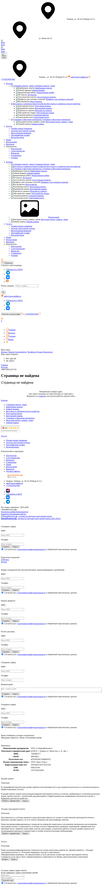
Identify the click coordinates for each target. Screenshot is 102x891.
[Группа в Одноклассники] (7, 281)
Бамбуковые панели (43, 88)
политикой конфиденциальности (32, 549)
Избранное (8, 263)
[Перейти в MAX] (14, 494)
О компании (16, 155)
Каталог (9, 83)
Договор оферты (13, 471)
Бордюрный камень (43, 108)
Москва (4, 352)
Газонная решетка (41, 115)
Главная (12, 330)
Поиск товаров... (8, 286)
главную (42, 396)
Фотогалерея (11, 142)
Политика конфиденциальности (14, 512)
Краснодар (47, 352)
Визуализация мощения (21, 133)
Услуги (9, 126)
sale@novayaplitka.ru (79, 77)
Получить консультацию (11, 314)
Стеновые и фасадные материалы (55, 119)
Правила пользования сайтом (13, 514)
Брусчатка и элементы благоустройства (63, 104)
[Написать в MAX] (14, 269)
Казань (40, 352)
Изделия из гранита (43, 110)
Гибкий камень (37, 124)
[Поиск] (3, 292)
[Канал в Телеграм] (8, 274)
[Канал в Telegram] (8, 305)
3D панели (32, 95)
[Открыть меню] (4, 55)
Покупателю (16, 149)
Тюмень (11, 352)
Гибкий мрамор (38, 90)
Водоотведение (17, 137)
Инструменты (36, 101)
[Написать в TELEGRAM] (3, 51)
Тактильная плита (41, 117)
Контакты (10, 144)
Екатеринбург (21, 352)
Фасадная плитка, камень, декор (59, 122)
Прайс (8, 140)
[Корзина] (2, 260)
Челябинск (32, 352)
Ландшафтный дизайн (20, 135)
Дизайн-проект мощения (21, 128)
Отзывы (14, 158)
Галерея (12, 336)
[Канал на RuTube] (8, 492)
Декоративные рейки (45, 92)
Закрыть (25, 801)
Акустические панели (46, 97)
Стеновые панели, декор (44, 86)
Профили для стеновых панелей (59, 99)
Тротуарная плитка (43, 106)
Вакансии (15, 153)
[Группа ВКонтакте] (8, 278)
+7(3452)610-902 (31, 314)
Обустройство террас (45, 113)
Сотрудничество (18, 151)
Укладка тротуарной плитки (23, 131)
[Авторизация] (2, 324)
